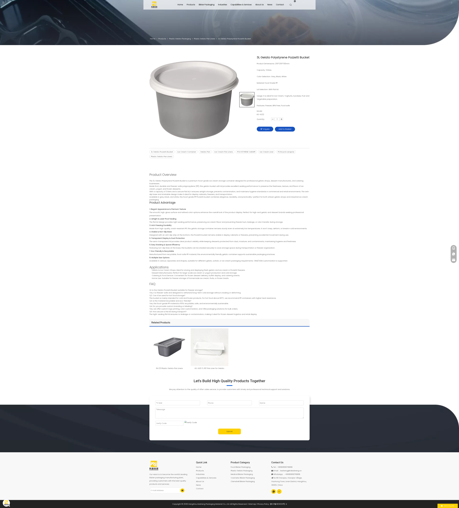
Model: (259, 111)
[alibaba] (279, 491)
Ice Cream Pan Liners (223, 152)
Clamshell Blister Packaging (243, 481)
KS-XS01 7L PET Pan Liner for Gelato (209, 368)
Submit (229, 431)
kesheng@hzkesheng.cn (291, 470)
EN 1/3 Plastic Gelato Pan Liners (169, 368)
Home (180, 4)
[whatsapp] (273, 491)
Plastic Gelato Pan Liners (161, 156)
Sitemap (252, 504)
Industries (222, 4)
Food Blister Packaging (240, 467)
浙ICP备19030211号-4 (278, 504)
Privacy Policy (263, 504)
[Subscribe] (182, 490)
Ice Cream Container (186, 152)
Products (191, 4)
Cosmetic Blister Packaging (243, 478)
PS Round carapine (286, 152)
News (269, 4)
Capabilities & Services (241, 4)
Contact (280, 4)
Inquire (266, 129)
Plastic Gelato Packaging (241, 470)
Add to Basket (285, 129)
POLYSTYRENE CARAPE (246, 152)
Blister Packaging (206, 4)
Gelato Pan (205, 152)
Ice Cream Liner (266, 152)
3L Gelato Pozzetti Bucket (162, 152)
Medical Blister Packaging (242, 474)
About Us (259, 4)
